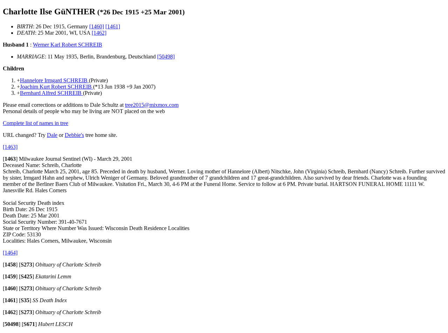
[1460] (96, 26)
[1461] (112, 26)
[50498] (166, 57)
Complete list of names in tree (35, 123)
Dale (52, 135)
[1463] (10, 147)
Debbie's (74, 135)
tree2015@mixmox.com (151, 105)
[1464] (10, 253)
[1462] (99, 33)
